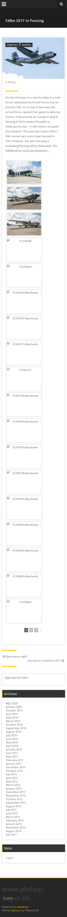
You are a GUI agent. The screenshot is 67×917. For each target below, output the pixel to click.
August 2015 (13, 806)
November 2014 (16, 827)
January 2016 (14, 788)
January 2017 (14, 763)
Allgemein (12, 44)
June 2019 (12, 714)
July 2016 (11, 774)
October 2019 (14, 710)
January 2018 (14, 749)
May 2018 (12, 742)
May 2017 (12, 756)
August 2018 (13, 732)
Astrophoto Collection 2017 (44, 660)
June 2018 (12, 739)
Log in (9, 858)
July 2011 (11, 834)
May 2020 (12, 703)
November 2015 (16, 795)
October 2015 (14, 799)
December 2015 (15, 792)
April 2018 (12, 746)
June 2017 (12, 753)
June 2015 (12, 813)
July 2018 (11, 735)
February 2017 (15, 760)
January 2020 (14, 707)
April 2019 (12, 717)
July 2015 (11, 810)
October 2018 (14, 724)
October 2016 (14, 771)
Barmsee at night (16, 656)
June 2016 (12, 778)
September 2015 (16, 802)
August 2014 (13, 831)
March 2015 (13, 817)
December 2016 (15, 767)
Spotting (26, 44)
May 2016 (12, 781)
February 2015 (15, 820)
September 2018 (16, 728)
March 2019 (13, 721)
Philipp (12, 82)
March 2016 (13, 785)
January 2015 (14, 824)
